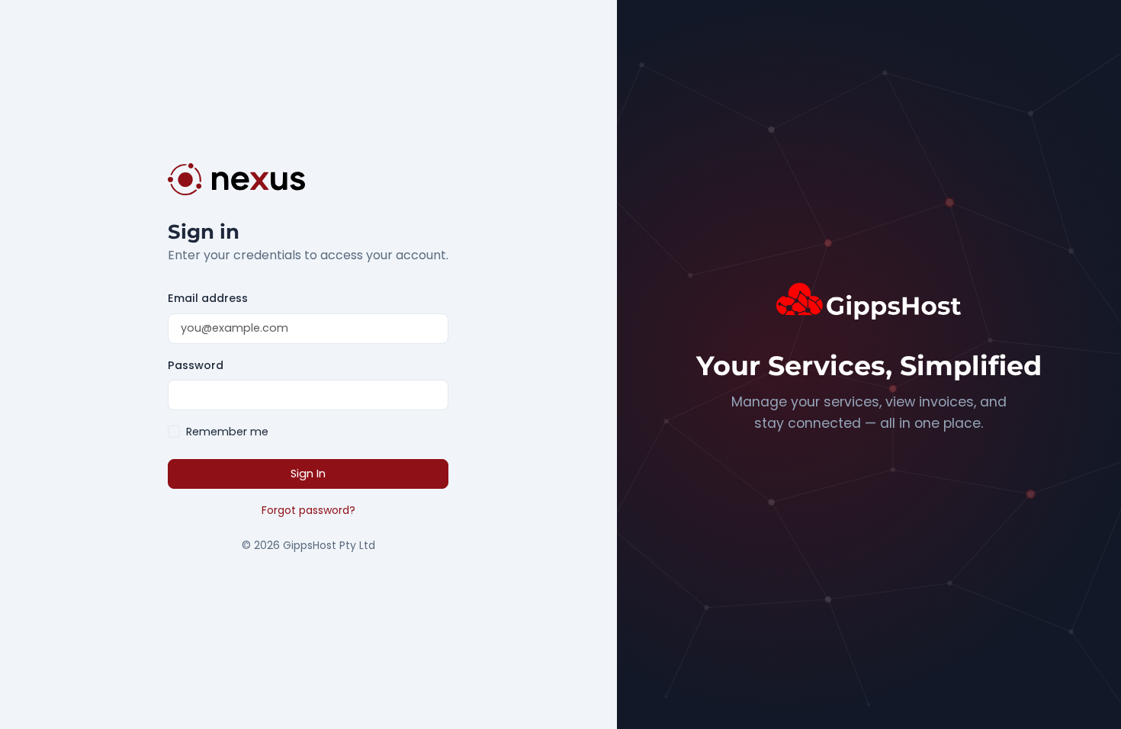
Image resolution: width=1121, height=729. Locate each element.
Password (195, 365)
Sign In (308, 473)
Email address (208, 298)
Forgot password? (308, 510)
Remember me (227, 431)
